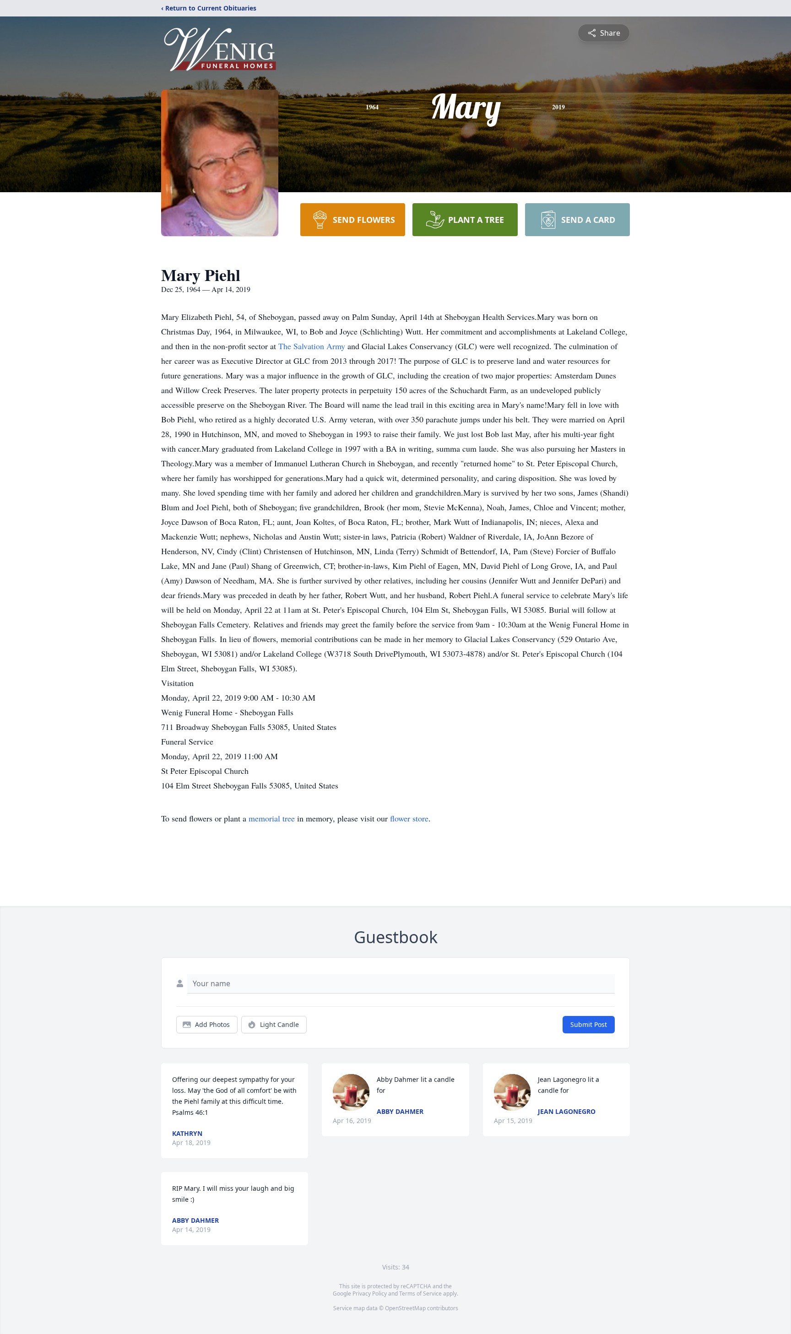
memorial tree (272, 818)
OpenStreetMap (405, 1308)
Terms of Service (420, 1293)
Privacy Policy (369, 1293)
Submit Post (588, 1024)
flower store (409, 818)
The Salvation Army (312, 345)
